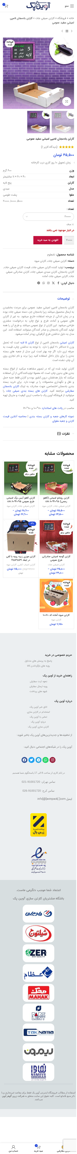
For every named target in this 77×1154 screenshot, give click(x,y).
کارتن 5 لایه (27, 342)
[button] (70, 73)
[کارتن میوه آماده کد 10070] (56, 595)
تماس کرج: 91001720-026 (38, 790)
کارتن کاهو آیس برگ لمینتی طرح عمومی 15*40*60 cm (21, 500)
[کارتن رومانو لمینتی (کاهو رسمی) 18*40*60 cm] (56, 478)
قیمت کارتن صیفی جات (17, 267)
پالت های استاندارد (52, 408)
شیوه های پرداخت (38, 691)
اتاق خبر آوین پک (38, 707)
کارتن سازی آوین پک (38, 727)
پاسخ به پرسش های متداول (38, 661)
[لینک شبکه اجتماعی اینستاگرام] (48, 283)
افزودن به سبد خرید (47, 240)
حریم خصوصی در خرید (58, 655)
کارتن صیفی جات (44, 18)
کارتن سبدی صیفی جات (44, 272)
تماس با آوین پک (38, 717)
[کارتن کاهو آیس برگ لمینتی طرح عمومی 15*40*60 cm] (21, 478)
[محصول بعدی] (62, 31)
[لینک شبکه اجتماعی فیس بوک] (58, 283)
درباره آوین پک (63, 701)
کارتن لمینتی (67, 342)
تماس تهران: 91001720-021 (38, 781)
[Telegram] (39, 760)
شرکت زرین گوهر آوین (13, 1096)
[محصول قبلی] (71, 31)
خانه (71, 18)
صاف (68, 224)
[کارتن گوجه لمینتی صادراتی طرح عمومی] (56, 537)
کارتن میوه (40, 261)
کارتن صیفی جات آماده (55, 276)
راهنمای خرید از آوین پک (57, 675)
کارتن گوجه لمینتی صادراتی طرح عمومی (56, 558)
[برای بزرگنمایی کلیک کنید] (66, 101)
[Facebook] (25, 760)
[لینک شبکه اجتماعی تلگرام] (38, 283)
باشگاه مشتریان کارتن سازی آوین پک (38, 898)
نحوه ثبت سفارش (38, 681)
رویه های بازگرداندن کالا (38, 666)
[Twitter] (31, 760)
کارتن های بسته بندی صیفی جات (26, 391)
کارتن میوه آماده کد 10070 (56, 615)
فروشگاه (61, 18)
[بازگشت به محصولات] (67, 31)
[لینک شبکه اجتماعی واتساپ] (43, 283)
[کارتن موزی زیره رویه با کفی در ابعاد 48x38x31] (21, 537)
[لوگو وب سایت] (38, 6)
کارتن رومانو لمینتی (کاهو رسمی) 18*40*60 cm (56, 500)
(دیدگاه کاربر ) (49, 147)
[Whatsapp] (45, 760)
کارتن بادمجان (66, 272)
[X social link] (53, 283)
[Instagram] (53, 760)
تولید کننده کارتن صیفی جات (47, 267)
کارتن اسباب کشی (26, 565)
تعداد (71, 209)
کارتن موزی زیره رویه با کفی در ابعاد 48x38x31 (20, 558)
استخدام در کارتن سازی (38, 712)
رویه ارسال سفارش (38, 686)
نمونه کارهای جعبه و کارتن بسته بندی (51, 416)
